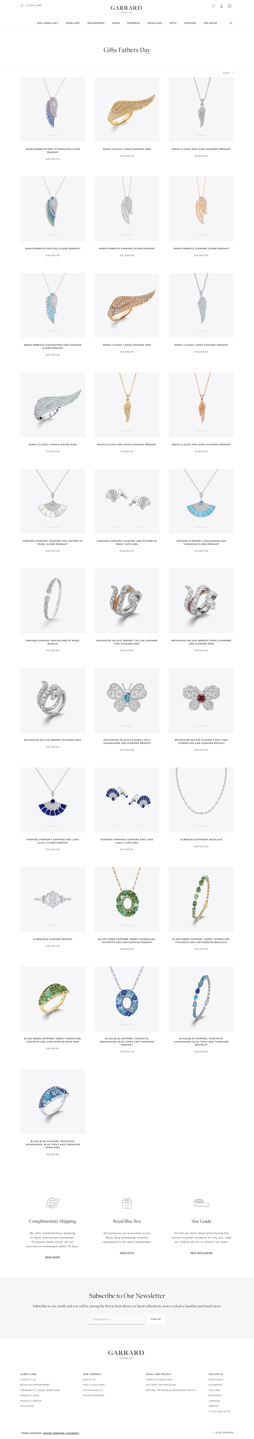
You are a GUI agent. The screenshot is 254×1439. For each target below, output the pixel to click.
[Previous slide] (23, 109)
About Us (89, 1379)
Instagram (216, 1379)
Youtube (214, 1390)
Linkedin (214, 1401)
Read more (52, 1257)
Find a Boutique (94, 1385)
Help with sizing (201, 1253)
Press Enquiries (94, 1395)
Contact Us (28, 1379)
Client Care (34, 5)
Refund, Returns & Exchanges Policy (171, 1390)
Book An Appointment (35, 1385)
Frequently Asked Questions (40, 1390)
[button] (228, 73)
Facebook (215, 1385)
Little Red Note (219, 1411)
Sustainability (93, 1390)
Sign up (156, 1319)
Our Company (92, 1374)
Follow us (216, 1374)
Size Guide (27, 1406)
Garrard (228, 1432)
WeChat (214, 1406)
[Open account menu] (221, 6)
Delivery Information (161, 1385)
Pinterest (215, 1395)
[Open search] (231, 23)
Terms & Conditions (159, 1379)
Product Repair (30, 1401)
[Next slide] (81, 109)
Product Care (29, 1395)
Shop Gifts (127, 1253)
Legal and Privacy (159, 1374)
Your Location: (50, 1433)
